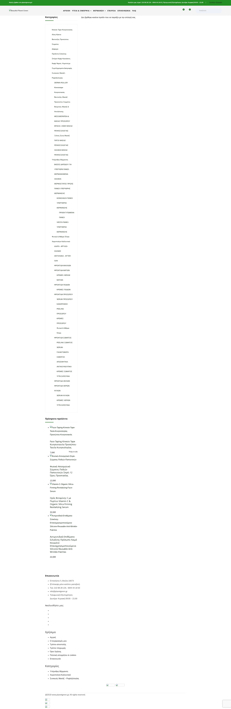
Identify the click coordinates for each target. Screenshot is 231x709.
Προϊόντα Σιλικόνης (59, 54)
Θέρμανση (98, 11)
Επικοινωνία (124, 11)
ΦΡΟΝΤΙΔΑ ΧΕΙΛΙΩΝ (62, 381)
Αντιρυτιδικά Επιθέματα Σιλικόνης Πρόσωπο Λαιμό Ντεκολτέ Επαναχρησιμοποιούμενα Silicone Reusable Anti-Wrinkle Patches (63, 544)
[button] (188, 10)
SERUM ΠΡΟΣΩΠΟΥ (65, 299)
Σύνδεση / (212, 2)
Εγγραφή (219, 2)
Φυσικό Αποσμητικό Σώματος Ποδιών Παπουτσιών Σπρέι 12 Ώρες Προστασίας (61, 471)
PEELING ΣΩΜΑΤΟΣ (65, 342)
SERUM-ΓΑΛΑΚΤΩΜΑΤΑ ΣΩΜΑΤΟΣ (62, 352)
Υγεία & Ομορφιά (81, 11)
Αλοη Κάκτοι (56, 34)
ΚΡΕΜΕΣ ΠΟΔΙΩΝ (64, 290)
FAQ (134, 11)
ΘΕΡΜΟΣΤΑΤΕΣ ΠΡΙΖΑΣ (63, 184)
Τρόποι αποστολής (58, 644)
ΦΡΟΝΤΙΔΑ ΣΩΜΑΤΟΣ (62, 338)
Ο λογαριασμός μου (58, 641)
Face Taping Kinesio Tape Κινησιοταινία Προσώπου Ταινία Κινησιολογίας (63, 444)
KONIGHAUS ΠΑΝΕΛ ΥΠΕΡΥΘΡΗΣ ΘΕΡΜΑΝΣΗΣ (65, 203)
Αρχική (66, 11)
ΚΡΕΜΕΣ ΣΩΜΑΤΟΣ (64, 371)
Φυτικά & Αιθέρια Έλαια (60, 237)
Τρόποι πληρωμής (58, 648)
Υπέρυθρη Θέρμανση (60, 160)
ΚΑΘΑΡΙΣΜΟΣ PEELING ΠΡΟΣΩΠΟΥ (62, 309)
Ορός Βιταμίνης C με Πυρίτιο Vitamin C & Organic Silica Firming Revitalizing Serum (61, 503)
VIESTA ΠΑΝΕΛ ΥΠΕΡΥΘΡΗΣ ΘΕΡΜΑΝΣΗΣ (62, 227)
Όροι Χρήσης (55, 652)
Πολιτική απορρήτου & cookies (63, 655)
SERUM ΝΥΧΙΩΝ (63, 395)
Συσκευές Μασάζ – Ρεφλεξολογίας (64, 678)
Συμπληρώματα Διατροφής (62, 68)
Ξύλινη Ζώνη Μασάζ (62, 136)
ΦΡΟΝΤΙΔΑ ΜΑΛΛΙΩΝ (62, 265)
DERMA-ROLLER (61, 83)
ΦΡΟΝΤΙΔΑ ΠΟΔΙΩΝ (62, 285)
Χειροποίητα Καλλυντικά (61, 241)
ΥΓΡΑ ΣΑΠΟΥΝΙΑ (63, 376)
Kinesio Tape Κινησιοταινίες (62, 30)
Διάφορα (55, 49)
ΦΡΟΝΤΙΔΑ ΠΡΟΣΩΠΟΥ (63, 294)
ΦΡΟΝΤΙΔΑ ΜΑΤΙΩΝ (62, 270)
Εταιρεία (111, 11)
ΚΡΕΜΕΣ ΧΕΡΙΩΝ (63, 400)
